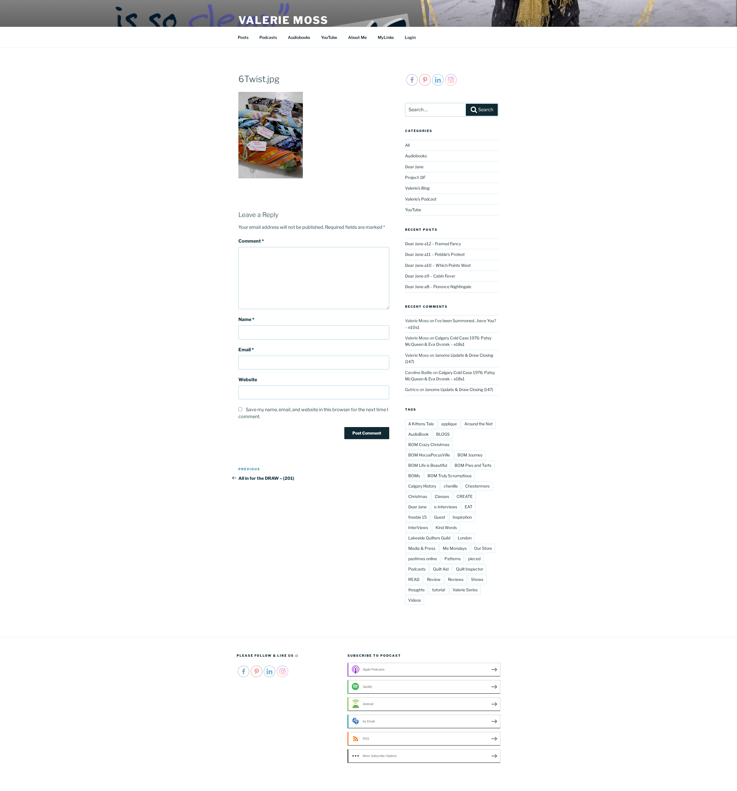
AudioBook (418, 434)
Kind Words (446, 527)
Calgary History (422, 486)
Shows (477, 579)
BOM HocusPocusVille (429, 454)
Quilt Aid (441, 569)
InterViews (418, 527)
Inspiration (462, 517)
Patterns (453, 558)
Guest (439, 517)
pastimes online (422, 558)
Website (247, 379)
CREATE (465, 496)
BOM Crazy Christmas (428, 444)
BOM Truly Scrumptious (450, 475)
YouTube (329, 37)
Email (246, 349)
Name (246, 319)
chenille (451, 486)
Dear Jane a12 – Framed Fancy (433, 243)
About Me (357, 37)
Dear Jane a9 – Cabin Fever (430, 275)
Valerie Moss (283, 20)
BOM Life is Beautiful (427, 465)
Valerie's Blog (417, 188)
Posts (243, 37)
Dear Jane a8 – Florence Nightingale (438, 286)
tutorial (438, 589)
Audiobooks (299, 37)
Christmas (417, 496)
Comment (251, 241)
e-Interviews (445, 506)
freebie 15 (417, 517)
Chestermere (477, 486)
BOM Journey (470, 454)
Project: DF (415, 177)
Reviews (456, 579)
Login (410, 37)
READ (413, 579)
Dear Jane (414, 166)
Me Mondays (455, 548)
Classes (442, 496)
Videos (414, 600)
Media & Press (421, 548)
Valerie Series (465, 589)
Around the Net (478, 423)
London (465, 537)
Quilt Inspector (469, 569)
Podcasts (268, 37)
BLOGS (443, 434)
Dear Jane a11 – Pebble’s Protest (435, 254)
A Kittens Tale (421, 423)
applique (449, 423)
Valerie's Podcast (420, 199)
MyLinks (386, 37)
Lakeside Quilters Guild (429, 537)
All (407, 145)
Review (433, 579)
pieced (474, 558)
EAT (468, 506)
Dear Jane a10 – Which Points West (438, 265)
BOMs (414, 475)
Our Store (483, 548)
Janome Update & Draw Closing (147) (459, 389)
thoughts (416, 589)
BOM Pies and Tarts (473, 465)
